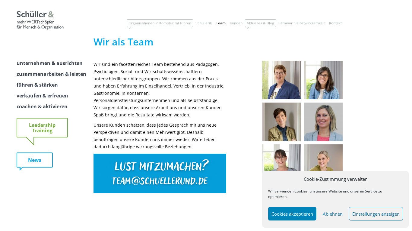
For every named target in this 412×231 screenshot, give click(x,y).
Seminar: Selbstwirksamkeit (301, 23)
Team (221, 23)
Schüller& (203, 23)
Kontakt (335, 23)
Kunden (236, 23)
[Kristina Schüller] (323, 97)
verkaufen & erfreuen (42, 95)
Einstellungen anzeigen (376, 214)
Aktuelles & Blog (260, 23)
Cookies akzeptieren (292, 214)
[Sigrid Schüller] (281, 97)
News (34, 160)
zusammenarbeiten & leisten (51, 74)
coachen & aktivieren (42, 106)
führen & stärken (37, 85)
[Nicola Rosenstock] (281, 139)
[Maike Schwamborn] (323, 139)
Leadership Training (42, 127)
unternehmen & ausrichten (50, 63)
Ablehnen (333, 214)
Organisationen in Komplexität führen (159, 23)
